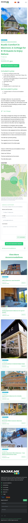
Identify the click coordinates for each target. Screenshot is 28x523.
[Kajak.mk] (5, 2)
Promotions (5, 489)
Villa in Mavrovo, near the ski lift (11, 280)
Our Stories (5, 487)
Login (4, 494)
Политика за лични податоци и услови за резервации (11, 518)
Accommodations (7, 483)
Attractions (5, 485)
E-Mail (12, 216)
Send (25, 500)
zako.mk (5, 520)
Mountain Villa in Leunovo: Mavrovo (12, 421)
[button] (3, 166)
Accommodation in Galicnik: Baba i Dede (13, 364)
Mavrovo (4, 57)
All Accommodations (9, 248)
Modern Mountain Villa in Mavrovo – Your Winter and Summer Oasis (13, 453)
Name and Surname (7, 209)
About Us (5, 492)
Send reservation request (11, 65)
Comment (4, 224)
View (23, 282)
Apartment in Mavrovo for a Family (11, 396)
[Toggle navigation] (26, 2)
